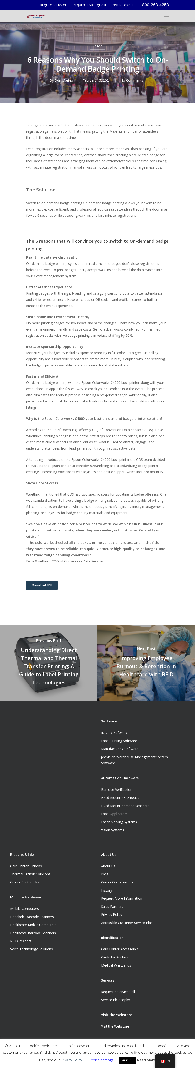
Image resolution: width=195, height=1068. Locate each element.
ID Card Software (114, 732)
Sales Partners (112, 906)
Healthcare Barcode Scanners (33, 933)
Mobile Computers (24, 908)
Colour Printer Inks (24, 882)
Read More (146, 1060)
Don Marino (63, 80)
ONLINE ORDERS (124, 5)
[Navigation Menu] (166, 16)
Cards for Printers (114, 957)
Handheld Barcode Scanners (32, 916)
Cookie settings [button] (101, 1060)
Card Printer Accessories (120, 949)
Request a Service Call (118, 991)
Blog (104, 874)
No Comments (131, 80)
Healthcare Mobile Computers (33, 925)
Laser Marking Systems (119, 822)
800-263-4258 (155, 4)
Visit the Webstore (115, 1026)
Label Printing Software (119, 740)
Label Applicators (114, 814)
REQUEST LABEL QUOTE (90, 5)
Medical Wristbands (116, 965)
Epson (97, 46)
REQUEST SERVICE (53, 5)
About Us (108, 866)
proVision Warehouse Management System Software (134, 760)
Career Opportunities (117, 882)
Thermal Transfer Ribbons (30, 874)
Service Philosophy (115, 1000)
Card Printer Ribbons (26, 866)
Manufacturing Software (119, 749)
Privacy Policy (111, 914)
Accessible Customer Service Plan (127, 922)
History (106, 890)
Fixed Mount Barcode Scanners (125, 805)
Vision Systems (112, 830)
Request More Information (121, 898)
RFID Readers (20, 941)
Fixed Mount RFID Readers (121, 797)
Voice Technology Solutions (31, 949)
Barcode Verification (116, 789)
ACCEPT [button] (127, 1060)
